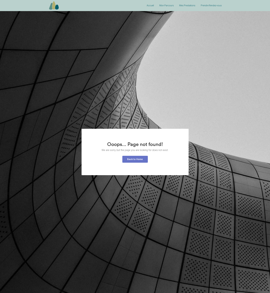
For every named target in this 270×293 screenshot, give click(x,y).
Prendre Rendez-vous (211, 5)
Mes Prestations (187, 5)
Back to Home (135, 159)
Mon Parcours (166, 5)
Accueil (150, 5)
